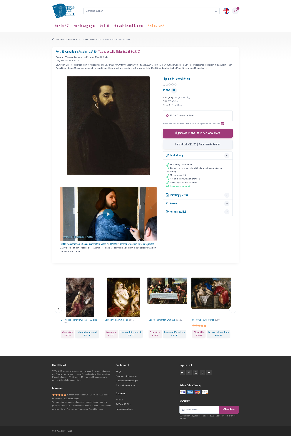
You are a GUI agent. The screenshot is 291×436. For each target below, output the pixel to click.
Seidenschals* (156, 26)
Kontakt (119, 399)
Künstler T (72, 39)
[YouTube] (209, 372)
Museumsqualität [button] (178, 211)
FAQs (118, 371)
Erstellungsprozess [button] (179, 195)
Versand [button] (173, 203)
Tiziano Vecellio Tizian (91, 39)
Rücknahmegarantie (125, 385)
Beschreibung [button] (176, 155)
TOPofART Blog (123, 404)
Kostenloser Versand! (180, 186)
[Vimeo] (202, 372)
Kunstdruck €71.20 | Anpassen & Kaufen (197, 144)
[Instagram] (195, 372)
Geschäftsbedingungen (127, 380)
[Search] (216, 11)
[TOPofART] (63, 11)
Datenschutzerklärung (126, 376)
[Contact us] (223, 123)
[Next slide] (232, 309)
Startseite (59, 39)
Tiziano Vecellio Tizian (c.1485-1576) (119, 51)
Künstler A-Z (62, 26)
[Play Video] (108, 214)
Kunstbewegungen (84, 26)
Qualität (104, 26)
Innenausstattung (124, 409)
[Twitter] (182, 372)
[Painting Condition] (188, 97)
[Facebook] (189, 372)
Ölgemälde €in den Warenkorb (197, 133)
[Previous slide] (58, 309)
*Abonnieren (228, 409)
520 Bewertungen (71, 398)
